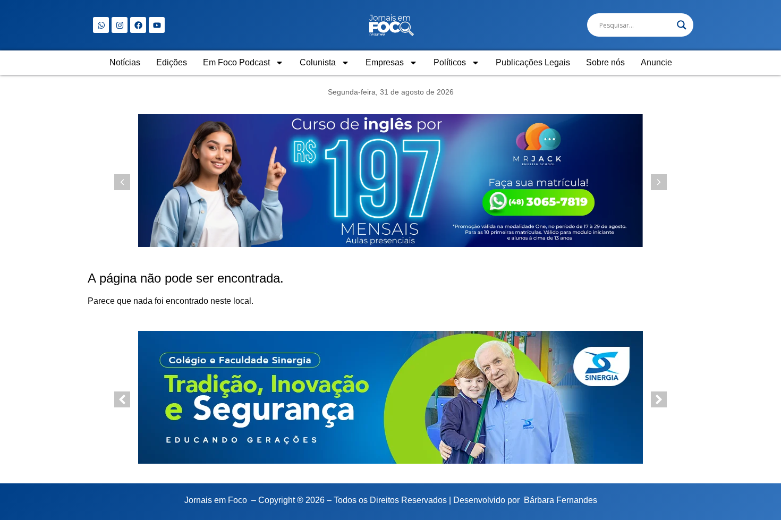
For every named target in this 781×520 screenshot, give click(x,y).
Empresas (385, 62)
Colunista (318, 62)
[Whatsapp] (101, 25)
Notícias (124, 62)
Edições (171, 62)
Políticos (450, 62)
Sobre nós (605, 62)
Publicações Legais (533, 62)
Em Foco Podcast (236, 62)
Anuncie (656, 62)
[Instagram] (120, 25)
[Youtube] (157, 25)
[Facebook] (138, 25)
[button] (659, 182)
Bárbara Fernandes (560, 500)
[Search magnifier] (681, 25)
